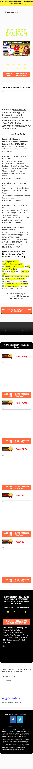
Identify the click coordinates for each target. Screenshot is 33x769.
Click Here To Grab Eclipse (20, 5)
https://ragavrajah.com (11, 702)
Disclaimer (16, 726)
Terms (22, 726)
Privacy (9, 726)
